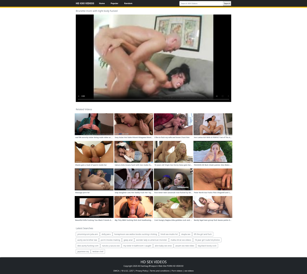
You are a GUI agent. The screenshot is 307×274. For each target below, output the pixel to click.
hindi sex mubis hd (169, 234)
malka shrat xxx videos (181, 240)
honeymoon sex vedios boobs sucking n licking (135, 234)
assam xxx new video (184, 245)
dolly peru (106, 234)
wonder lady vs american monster (151, 240)
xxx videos (189, 270)
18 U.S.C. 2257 (127, 270)
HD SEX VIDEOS (154, 261)
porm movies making (110, 240)
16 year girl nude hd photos (207, 240)
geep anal (128, 240)
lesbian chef (97, 251)
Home (102, 3)
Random (128, 3)
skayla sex (185, 234)
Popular (114, 3)
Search (227, 3)
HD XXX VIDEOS (85, 3)
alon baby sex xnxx (163, 245)
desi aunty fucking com (87, 245)
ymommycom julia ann (87, 234)
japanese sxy (83, 251)
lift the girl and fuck (203, 234)
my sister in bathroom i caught (137, 245)
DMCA (116, 270)
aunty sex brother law (87, 240)
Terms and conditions (160, 270)
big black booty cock (207, 245)
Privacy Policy (142, 270)
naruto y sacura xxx (111, 245)
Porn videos (177, 270)
